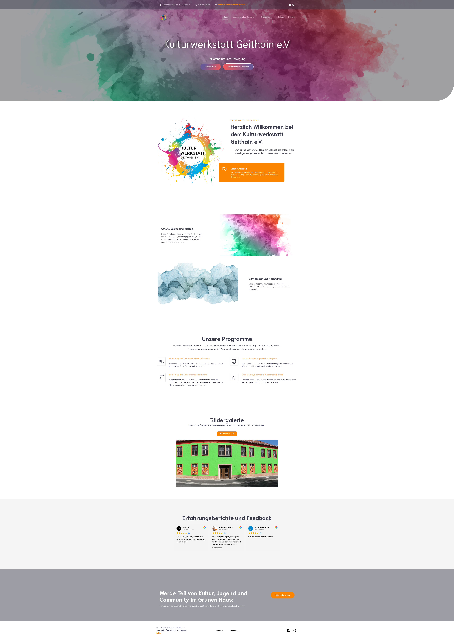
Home (225, 17)
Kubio (158, 633)
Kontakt (291, 17)
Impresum (219, 630)
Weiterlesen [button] (217, 548)
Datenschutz (235, 630)
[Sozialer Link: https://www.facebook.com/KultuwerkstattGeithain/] (289, 5)
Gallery (281, 17)
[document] (177, 4)
